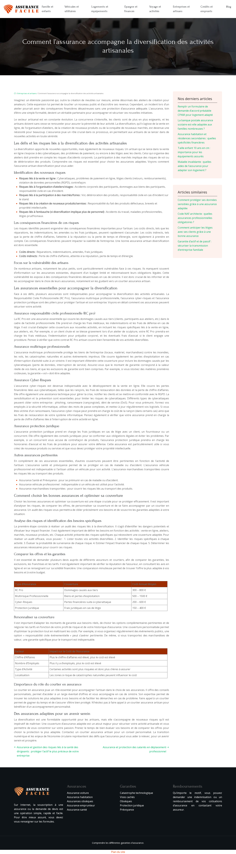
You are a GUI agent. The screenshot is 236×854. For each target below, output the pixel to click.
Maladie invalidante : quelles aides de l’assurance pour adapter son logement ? (194, 166)
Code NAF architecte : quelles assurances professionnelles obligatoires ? (195, 218)
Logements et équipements (99, 9)
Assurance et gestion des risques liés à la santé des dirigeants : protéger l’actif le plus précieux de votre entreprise (48, 751)
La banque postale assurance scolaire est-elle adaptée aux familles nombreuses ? (195, 124)
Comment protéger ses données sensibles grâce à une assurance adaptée (197, 204)
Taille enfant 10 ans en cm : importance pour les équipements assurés (194, 152)
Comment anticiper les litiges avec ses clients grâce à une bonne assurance (195, 232)
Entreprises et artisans (181, 9)
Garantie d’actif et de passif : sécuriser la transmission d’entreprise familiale (194, 246)
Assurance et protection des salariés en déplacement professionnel (134, 749)
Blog (228, 6)
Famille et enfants (47, 9)
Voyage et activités (155, 9)
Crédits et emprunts (207, 9)
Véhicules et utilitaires (72, 9)
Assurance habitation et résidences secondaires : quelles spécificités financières (197, 138)
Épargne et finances (130, 9)
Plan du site (118, 852)
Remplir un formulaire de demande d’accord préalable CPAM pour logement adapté (195, 111)
